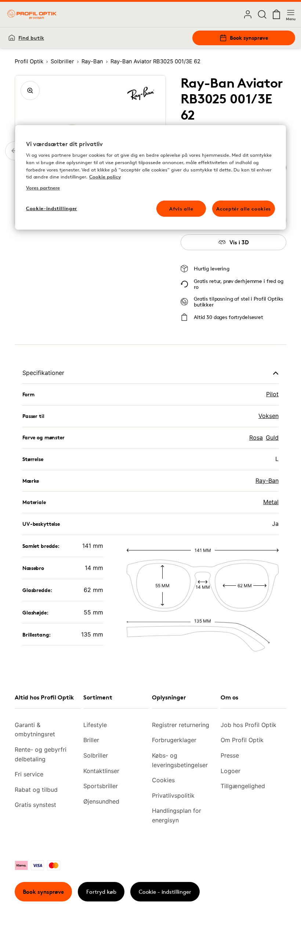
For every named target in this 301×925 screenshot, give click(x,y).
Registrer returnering (180, 725)
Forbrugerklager (174, 740)
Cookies (163, 780)
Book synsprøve (249, 38)
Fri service (29, 774)
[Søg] (262, 14)
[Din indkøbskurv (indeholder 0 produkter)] (276, 14)
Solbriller (95, 755)
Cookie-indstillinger (51, 208)
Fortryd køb (101, 891)
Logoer (230, 771)
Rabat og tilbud (36, 789)
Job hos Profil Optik (248, 725)
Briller (91, 740)
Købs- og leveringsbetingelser (180, 760)
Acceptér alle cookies (243, 209)
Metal (271, 502)
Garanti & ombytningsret (35, 729)
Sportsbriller (100, 786)
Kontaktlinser (101, 771)
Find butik (31, 38)
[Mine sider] (248, 14)
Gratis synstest (35, 804)
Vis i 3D (239, 242)
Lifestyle (95, 725)
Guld (272, 437)
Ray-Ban (267, 480)
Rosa (256, 437)
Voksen (268, 415)
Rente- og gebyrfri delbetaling (40, 754)
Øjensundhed (101, 801)
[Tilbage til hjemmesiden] (32, 14)
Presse (230, 755)
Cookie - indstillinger (165, 891)
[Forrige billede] (14, 150)
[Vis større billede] (30, 90)
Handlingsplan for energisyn (176, 815)
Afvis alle (181, 209)
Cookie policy (105, 177)
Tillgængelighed (243, 786)
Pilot (272, 394)
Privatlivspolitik (173, 795)
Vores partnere (43, 188)
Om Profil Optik (242, 740)
